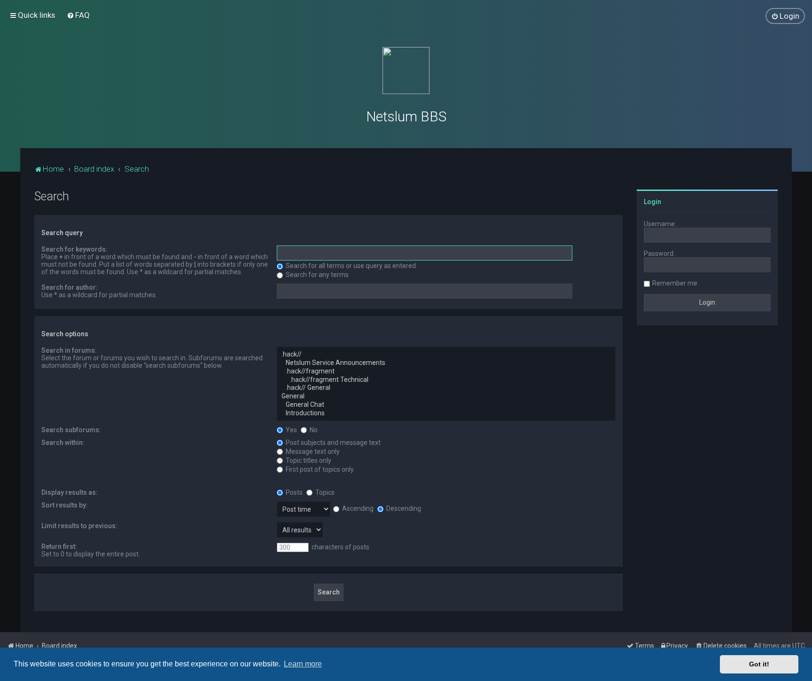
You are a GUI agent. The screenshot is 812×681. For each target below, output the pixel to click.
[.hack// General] (446, 388)
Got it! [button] (759, 664)
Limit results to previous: (79, 526)
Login (652, 202)
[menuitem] (78, 15)
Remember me (674, 283)
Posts (293, 492)
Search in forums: (69, 350)
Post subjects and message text (332, 442)
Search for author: (69, 287)
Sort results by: (64, 505)
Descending (403, 508)
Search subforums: (71, 430)
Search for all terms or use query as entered (350, 265)
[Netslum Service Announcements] (446, 363)
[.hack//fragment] (446, 371)
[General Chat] (446, 405)
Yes (290, 430)
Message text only (312, 451)
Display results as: (69, 492)
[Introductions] (446, 413)
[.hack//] (446, 354)
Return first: (59, 546)
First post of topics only (319, 469)
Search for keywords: (74, 249)
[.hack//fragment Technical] (446, 380)
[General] (446, 396)
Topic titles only (307, 460)
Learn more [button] (303, 664)
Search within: (63, 442)
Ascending (357, 508)
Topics (324, 492)
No (313, 430)
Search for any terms (316, 274)
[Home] (406, 70)
